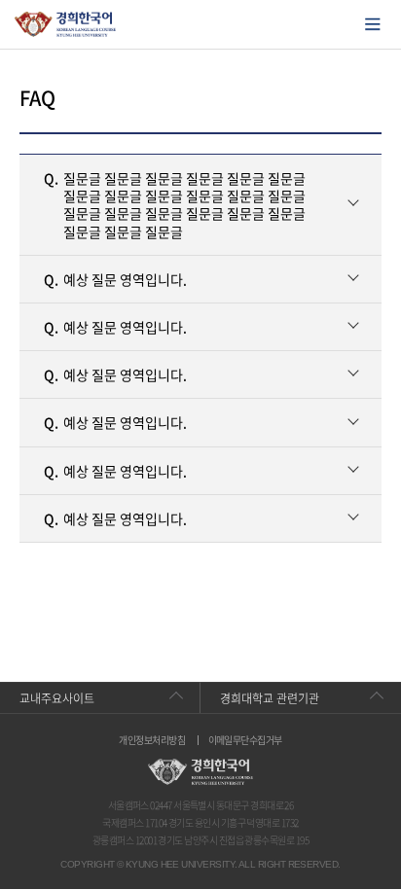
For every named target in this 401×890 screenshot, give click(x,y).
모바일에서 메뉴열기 (373, 24)
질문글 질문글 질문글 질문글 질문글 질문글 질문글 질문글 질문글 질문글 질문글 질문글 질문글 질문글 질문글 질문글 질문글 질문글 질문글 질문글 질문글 (175, 204)
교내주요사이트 (56, 698)
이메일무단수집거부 (245, 740)
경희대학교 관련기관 (269, 698)
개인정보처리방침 (152, 740)
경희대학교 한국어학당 (66, 24)
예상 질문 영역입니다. (115, 279)
